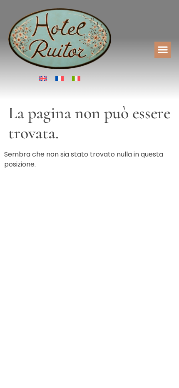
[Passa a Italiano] (76, 78)
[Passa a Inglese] (43, 78)
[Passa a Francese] (59, 78)
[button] (162, 50)
